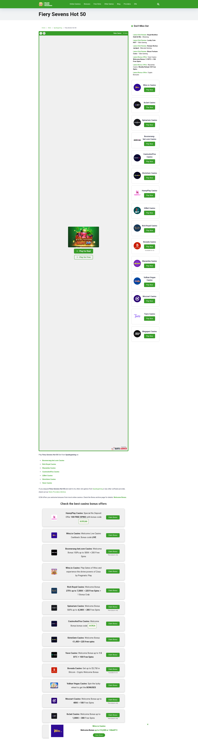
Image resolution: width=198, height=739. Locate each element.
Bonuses (87, 4)
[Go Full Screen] (44, 33)
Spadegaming (98, 489)
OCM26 (92, 625)
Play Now (149, 90)
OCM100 (83, 521)
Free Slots (97, 4)
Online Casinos (75, 4)
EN (135, 4)
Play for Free (85, 257)
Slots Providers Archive (57, 492)
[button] (83, 237)
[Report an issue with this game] (40, 33)
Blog (118, 4)
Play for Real (85, 251)
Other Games (109, 4)
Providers (127, 4)
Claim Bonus (112, 517)
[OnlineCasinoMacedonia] (46, 3)
